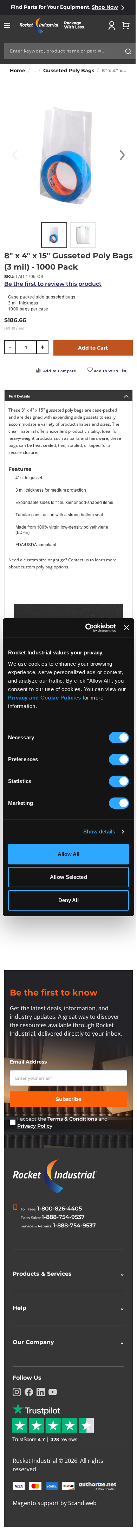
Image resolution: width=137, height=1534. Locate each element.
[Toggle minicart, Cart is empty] (125, 25)
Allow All (69, 854)
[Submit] (128, 51)
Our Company (66, 1342)
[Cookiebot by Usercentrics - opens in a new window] (87, 628)
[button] (122, 155)
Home (17, 70)
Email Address (28, 1062)
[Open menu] (7, 25)
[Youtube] (52, 1392)
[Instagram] (17, 1392)
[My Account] (111, 25)
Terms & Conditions (72, 1119)
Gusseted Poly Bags (68, 70)
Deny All (68, 900)
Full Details (19, 396)
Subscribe (68, 1099)
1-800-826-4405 (59, 1208)
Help (66, 1308)
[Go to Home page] (55, 25)
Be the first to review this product (53, 284)
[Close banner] (126, 627)
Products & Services (66, 1273)
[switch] (119, 760)
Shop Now (105, 7)
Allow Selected (68, 877)
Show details (99, 831)
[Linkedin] (41, 1392)
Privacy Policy (34, 1126)
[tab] (68, 395)
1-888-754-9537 (63, 1217)
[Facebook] (29, 1392)
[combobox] (70, 51)
